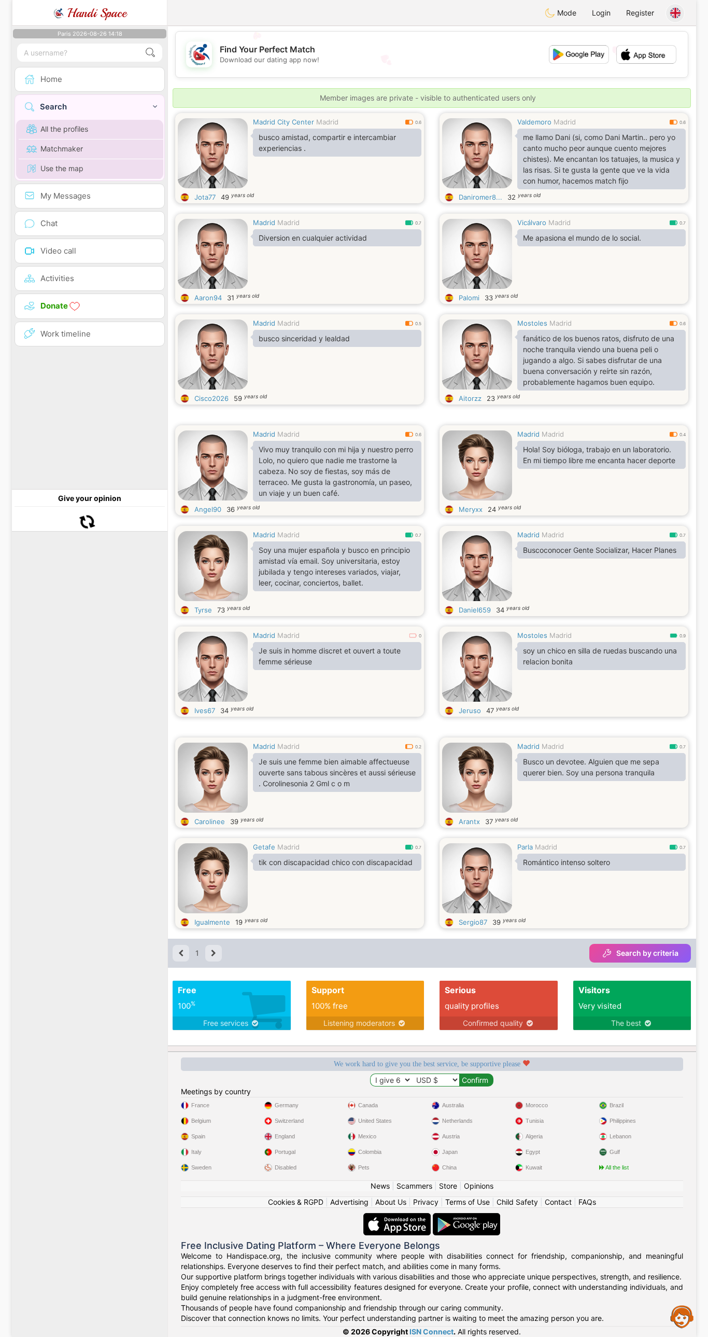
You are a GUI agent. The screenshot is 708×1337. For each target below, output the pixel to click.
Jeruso (470, 710)
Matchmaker (61, 148)
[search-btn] (150, 53)
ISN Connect (431, 1331)
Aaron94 (208, 298)
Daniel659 (475, 610)
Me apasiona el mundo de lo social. (582, 237)
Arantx (469, 821)
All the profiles (64, 128)
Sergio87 (473, 922)
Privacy (425, 1201)
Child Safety (517, 1201)
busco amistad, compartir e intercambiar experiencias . (327, 142)
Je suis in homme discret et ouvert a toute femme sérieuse (330, 656)
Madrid (327, 122)
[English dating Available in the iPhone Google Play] (466, 1218)
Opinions (478, 1185)
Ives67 (204, 710)
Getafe (264, 847)
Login (601, 12)
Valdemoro (534, 122)
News (380, 1185)
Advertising (349, 1201)
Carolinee (209, 821)
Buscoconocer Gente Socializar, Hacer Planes (599, 550)
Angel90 (207, 509)
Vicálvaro (531, 222)
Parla (525, 847)
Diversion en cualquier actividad (313, 237)
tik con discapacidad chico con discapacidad (336, 862)
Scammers (414, 1185)
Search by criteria (647, 953)
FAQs (587, 1201)
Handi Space (95, 13)
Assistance (682, 1316)
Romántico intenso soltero (566, 862)
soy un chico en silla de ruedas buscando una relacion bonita (600, 656)
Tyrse (203, 610)
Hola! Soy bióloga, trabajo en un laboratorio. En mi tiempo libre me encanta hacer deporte (599, 455)
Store (448, 1185)
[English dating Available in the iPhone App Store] (398, 1218)
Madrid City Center (283, 122)
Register (640, 12)
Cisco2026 (211, 398)
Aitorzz (470, 398)
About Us (390, 1201)
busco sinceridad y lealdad (304, 338)
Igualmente (212, 922)
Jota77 (205, 197)
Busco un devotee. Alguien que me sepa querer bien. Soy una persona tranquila (591, 767)
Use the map (61, 168)
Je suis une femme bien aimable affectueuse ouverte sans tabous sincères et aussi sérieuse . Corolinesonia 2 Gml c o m (337, 772)
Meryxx (471, 509)
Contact (558, 1201)
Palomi (469, 298)
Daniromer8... (480, 197)
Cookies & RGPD (295, 1201)
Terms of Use (467, 1201)
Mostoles (532, 323)
